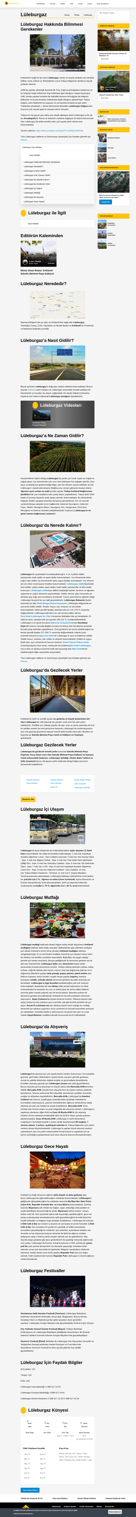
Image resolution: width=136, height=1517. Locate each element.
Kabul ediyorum (115, 1512)
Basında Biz (109, 1506)
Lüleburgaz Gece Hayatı (34, 201)
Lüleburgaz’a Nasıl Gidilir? (35, 171)
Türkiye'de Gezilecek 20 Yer (32, 1498)
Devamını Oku (28, 799)
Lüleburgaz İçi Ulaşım (33, 188)
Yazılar (52, 4)
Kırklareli (32, 390)
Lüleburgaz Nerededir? (33, 166)
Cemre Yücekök (35, 261)
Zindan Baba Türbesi (82, 780)
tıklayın (24, 140)
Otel (71, 4)
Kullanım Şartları (70, 1506)
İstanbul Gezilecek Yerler (115, 1498)
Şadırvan (53, 787)
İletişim (99, 1506)
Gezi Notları (34, 155)
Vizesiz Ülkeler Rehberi (86, 1498)
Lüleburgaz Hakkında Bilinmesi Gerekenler (42, 162)
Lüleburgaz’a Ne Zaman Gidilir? (37, 175)
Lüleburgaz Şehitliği (82, 788)
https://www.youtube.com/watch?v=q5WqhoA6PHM (59, 131)
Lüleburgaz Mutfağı (32, 193)
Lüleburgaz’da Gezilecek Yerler (37, 184)
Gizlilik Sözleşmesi (86, 1506)
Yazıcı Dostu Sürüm (30, 1490)
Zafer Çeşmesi (80, 784)
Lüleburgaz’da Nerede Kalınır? (37, 180)
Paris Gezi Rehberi (60, 1498)
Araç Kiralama (102, 4)
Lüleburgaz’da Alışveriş (33, 197)
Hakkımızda (56, 1506)
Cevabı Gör (105, 202)
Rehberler (41, 4)
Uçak (89, 4)
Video (62, 4)
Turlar (80, 4)
